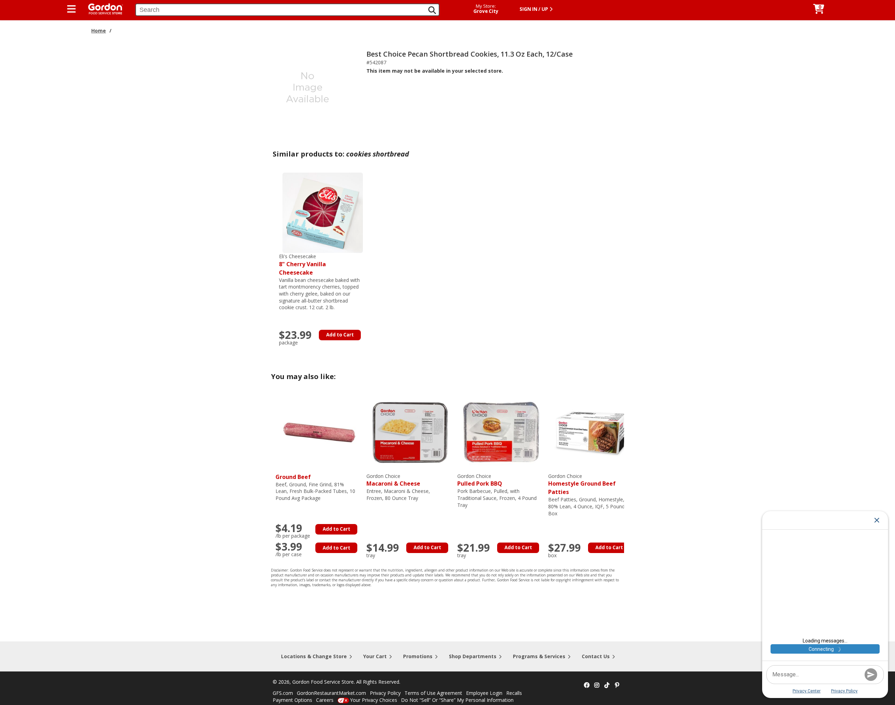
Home (98, 30)
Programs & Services (539, 656)
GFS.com (283, 693)
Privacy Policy (385, 693)
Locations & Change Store (314, 656)
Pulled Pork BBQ (479, 480)
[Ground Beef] (319, 432)
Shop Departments (472, 656)
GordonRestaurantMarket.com (331, 693)
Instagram (596, 685)
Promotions (417, 656)
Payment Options (292, 700)
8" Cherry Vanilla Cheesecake (302, 264)
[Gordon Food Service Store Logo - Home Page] (102, 8)
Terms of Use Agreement (433, 693)
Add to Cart (340, 335)
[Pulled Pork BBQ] (501, 432)
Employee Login (484, 693)
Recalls (514, 693)
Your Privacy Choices (373, 700)
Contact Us (596, 656)
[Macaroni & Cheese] (410, 432)
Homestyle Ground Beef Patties (582, 484)
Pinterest (617, 685)
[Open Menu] (71, 9)
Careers (325, 700)
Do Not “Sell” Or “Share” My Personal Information (457, 700)
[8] (322, 212)
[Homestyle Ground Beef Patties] (592, 432)
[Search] (432, 10)
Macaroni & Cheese (393, 480)
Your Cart (375, 656)
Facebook (586, 685)
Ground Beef (293, 477)
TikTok (606, 685)
